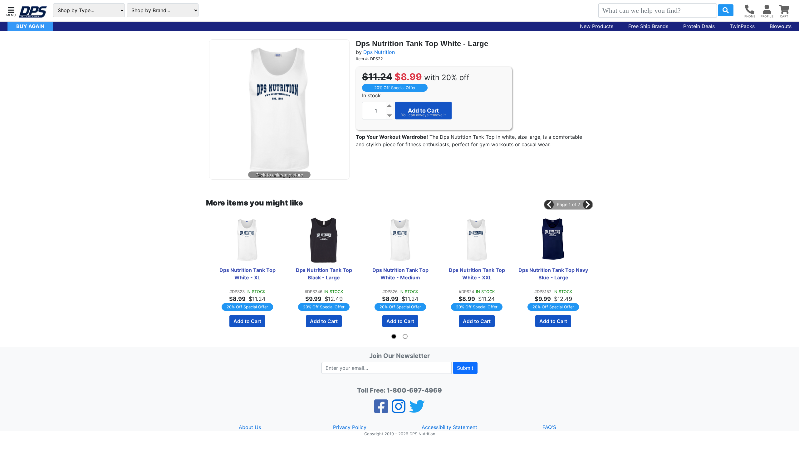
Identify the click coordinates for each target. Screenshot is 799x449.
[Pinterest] (398, 410)
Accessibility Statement (449, 427)
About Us (250, 427)
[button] (11, 11)
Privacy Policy (349, 427)
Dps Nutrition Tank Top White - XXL (477, 274)
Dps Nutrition (379, 52)
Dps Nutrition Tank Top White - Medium (401, 274)
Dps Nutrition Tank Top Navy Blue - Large (553, 274)
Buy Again (30, 26)
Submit (465, 368)
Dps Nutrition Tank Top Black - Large (324, 274)
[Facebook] (381, 410)
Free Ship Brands (648, 26)
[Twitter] (417, 410)
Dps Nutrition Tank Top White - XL (248, 274)
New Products (596, 26)
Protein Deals (699, 26)
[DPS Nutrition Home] (33, 12)
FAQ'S (549, 427)
